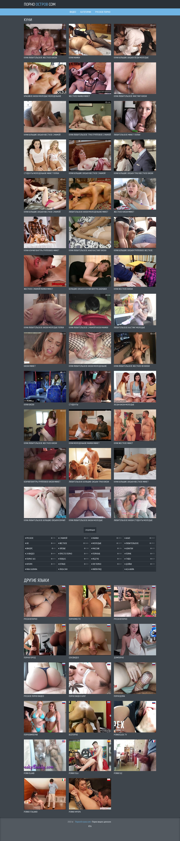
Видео (73, 11)
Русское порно (102, 11)
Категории (85, 11)
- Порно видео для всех (93, 821)
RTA (90, 826)
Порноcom (39, 4)
